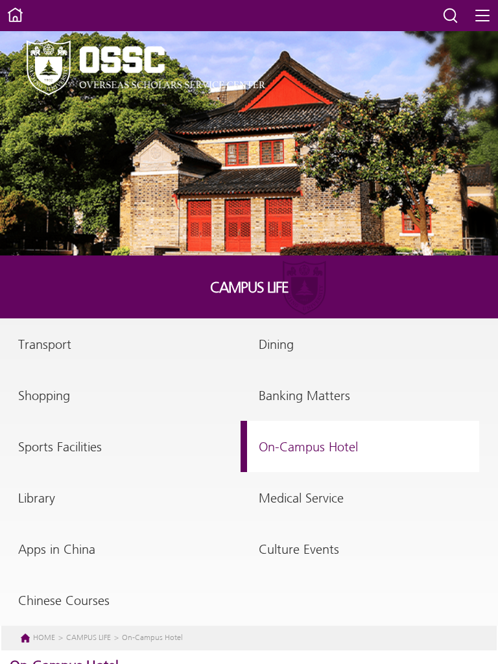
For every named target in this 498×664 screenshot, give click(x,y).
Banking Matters (304, 396)
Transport (44, 345)
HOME (44, 638)
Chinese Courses (64, 601)
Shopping (44, 396)
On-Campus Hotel (308, 448)
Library (36, 499)
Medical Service (301, 499)
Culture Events (299, 550)
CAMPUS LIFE (89, 638)
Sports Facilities (60, 448)
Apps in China (56, 550)
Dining (276, 345)
